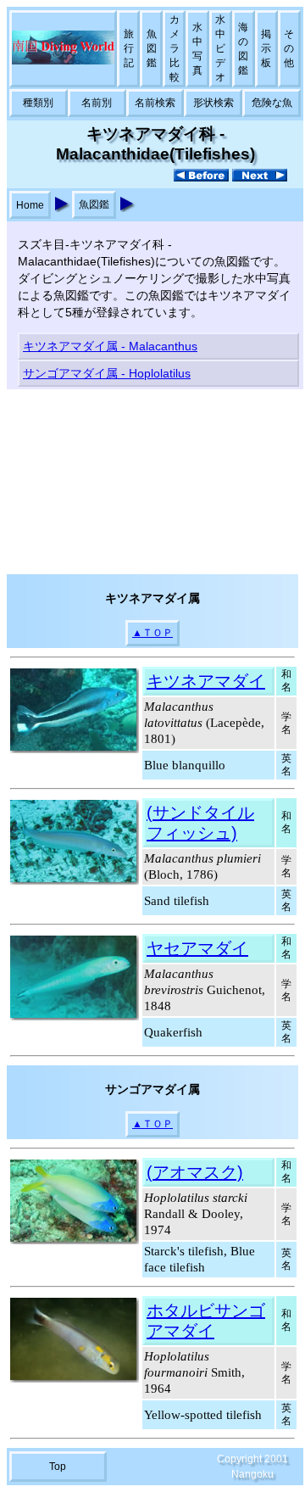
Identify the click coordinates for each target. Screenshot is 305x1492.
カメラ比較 (174, 48)
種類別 (38, 103)
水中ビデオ (220, 48)
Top (57, 1466)
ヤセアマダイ (197, 948)
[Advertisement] (152, 482)
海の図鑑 (243, 48)
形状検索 (213, 103)
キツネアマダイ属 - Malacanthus (110, 346)
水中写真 (197, 48)
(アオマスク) (195, 1172)
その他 (289, 48)
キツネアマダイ (206, 681)
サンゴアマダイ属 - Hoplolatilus (107, 373)
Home (30, 205)
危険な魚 (272, 103)
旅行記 (129, 48)
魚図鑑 (152, 48)
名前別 (96, 103)
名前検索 (155, 103)
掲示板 (266, 48)
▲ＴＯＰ (152, 633)
